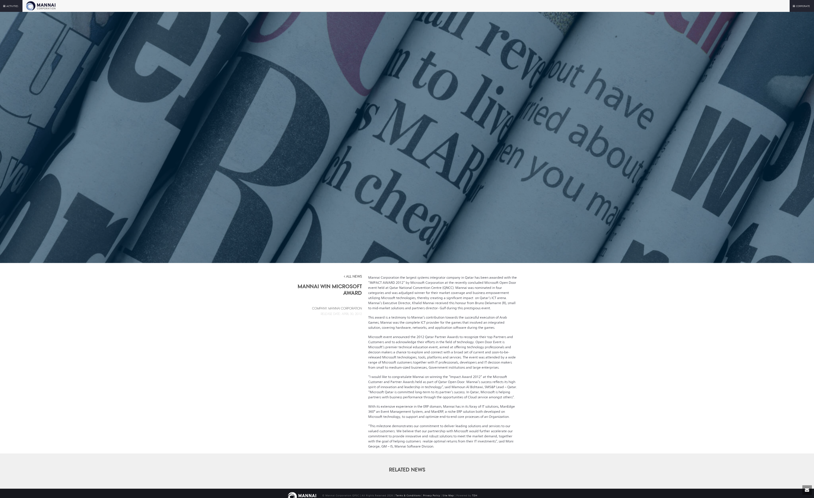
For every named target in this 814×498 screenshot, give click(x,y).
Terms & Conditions (408, 495)
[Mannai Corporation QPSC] (302, 496)
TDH (474, 495)
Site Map (448, 495)
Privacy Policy (431, 495)
